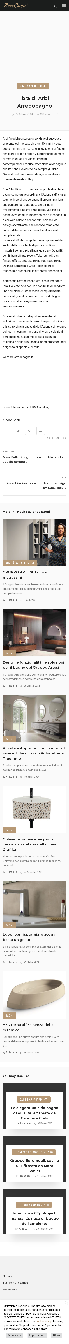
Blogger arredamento (34, 1205)
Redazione (11, 600)
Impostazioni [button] (37, 1335)
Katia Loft (24, 1228)
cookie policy (43, 1321)
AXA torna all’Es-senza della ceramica (28, 1027)
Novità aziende (10, 1289)
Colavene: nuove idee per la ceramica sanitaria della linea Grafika (29, 844)
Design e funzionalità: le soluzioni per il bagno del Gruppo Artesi (33, 665)
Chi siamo (7, 1276)
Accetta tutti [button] (15, 1335)
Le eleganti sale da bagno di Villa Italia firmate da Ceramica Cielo (34, 1113)
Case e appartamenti (34, 1099)
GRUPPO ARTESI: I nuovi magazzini (25, 575)
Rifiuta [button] (56, 1335)
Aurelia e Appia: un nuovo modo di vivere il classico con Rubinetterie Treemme (34, 753)
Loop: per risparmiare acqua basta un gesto (29, 937)
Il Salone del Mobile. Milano (34, 1152)
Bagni (9, 653)
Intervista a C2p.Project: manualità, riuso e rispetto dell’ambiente (34, 1218)
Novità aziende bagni (33, 86)
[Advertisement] (34, 51)
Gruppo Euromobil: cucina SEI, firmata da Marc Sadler (34, 1165)
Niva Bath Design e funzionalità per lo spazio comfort (33, 459)
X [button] (65, 1303)
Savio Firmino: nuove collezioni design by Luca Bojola (36, 485)
